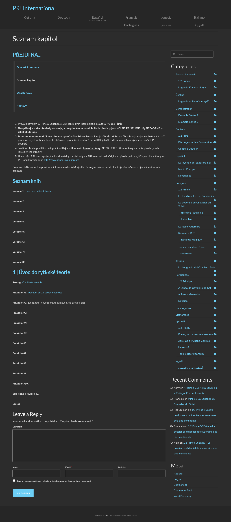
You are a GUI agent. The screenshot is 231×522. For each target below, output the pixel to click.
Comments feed (183, 490)
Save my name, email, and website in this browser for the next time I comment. (54, 481)
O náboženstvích (32, 282)
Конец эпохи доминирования (195, 334)
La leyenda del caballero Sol (194, 162)
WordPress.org (182, 496)
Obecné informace (28, 67)
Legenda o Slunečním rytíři (193, 101)
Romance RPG (186, 233)
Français (181, 183)
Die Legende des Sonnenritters (196, 142)
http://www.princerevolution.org (61, 159)
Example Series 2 (188, 121)
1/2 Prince (184, 81)
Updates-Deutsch (188, 148)
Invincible (186, 219)
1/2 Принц (184, 327)
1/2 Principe (185, 281)
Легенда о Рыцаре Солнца (194, 340)
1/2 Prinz (183, 135)
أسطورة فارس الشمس (190, 367)
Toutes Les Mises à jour (191, 247)
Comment (18, 427)
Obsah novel (24, 92)
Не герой (183, 347)
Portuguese (182, 274)
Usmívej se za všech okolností (45, 292)
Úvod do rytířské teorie (38, 191)
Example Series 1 (188, 115)
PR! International (34, 8)
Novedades (184, 175)
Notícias (183, 300)
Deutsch (180, 129)
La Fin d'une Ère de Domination (196, 196)
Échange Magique (191, 239)
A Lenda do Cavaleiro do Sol (194, 287)
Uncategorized (184, 308)
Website (122, 467)
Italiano (180, 260)
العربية (179, 361)
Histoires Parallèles (192, 212)
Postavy (22, 105)
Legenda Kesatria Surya (192, 87)
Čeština (180, 94)
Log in (177, 479)
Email (68, 467)
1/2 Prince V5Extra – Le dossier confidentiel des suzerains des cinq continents (195, 415)
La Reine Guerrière (189, 226)
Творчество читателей (191, 353)
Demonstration (184, 108)
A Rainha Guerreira (189, 294)
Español (180, 156)
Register (178, 473)
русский (180, 321)
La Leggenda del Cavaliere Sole (196, 267)
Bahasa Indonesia (186, 74)
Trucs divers (185, 253)
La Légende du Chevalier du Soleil (194, 204)
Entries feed (181, 484)
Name (16, 467)
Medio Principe (186, 169)
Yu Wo (105, 516)
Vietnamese (182, 314)
